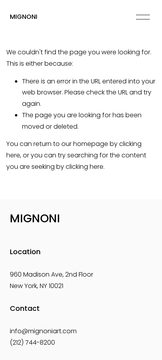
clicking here (84, 166)
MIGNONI (23, 16)
